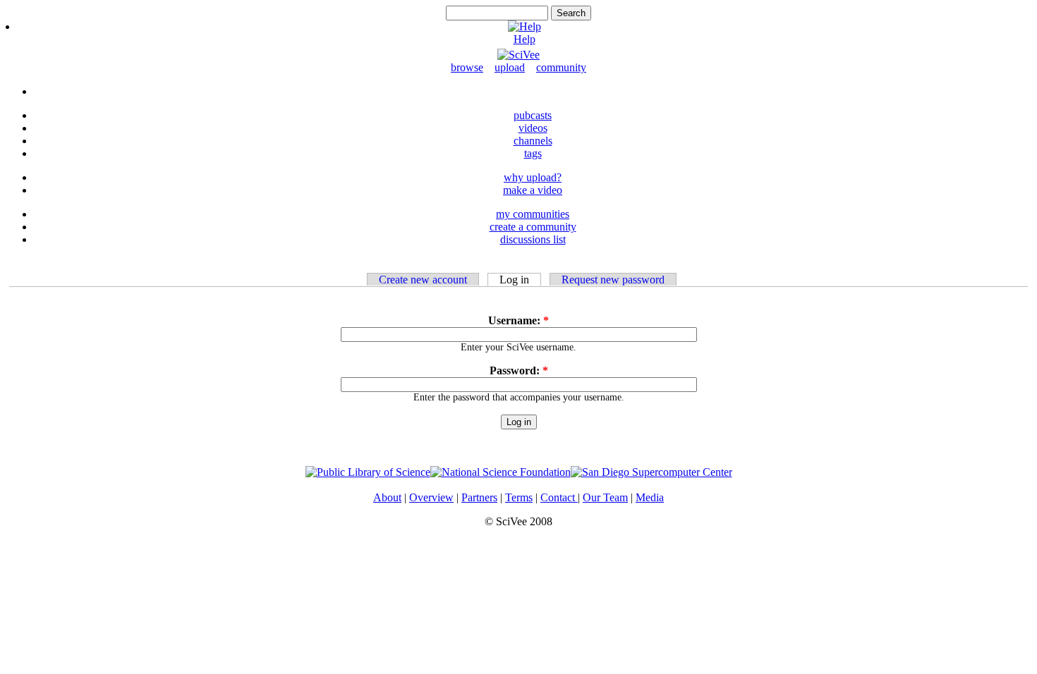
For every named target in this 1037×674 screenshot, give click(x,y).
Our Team (605, 497)
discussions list (533, 239)
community (561, 67)
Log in (514, 280)
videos (532, 128)
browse (467, 67)
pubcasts (533, 115)
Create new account (423, 280)
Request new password (613, 280)
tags (533, 153)
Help (524, 39)
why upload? (533, 177)
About (387, 497)
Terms (519, 497)
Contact (559, 497)
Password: (519, 370)
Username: (518, 320)
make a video (532, 190)
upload (510, 67)
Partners (479, 497)
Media (650, 497)
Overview (431, 497)
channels (533, 141)
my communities (532, 214)
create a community (533, 227)
